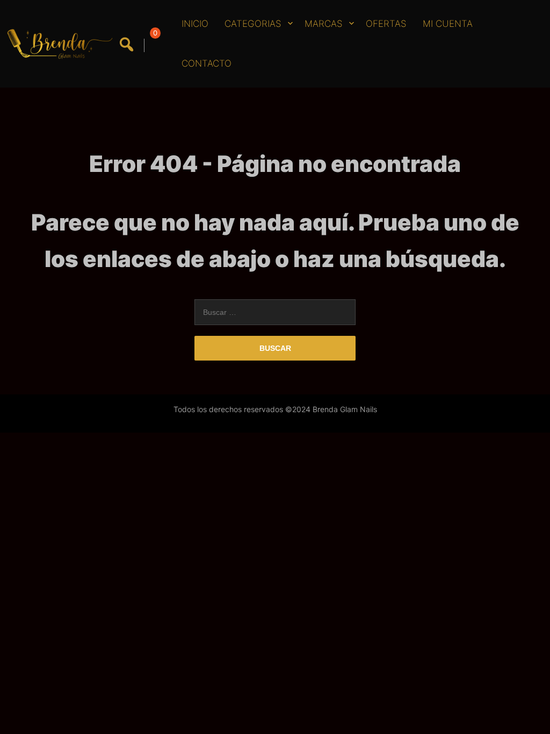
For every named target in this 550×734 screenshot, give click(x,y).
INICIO (195, 23)
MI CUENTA (448, 23)
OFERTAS (386, 23)
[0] (153, 45)
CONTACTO (206, 63)
